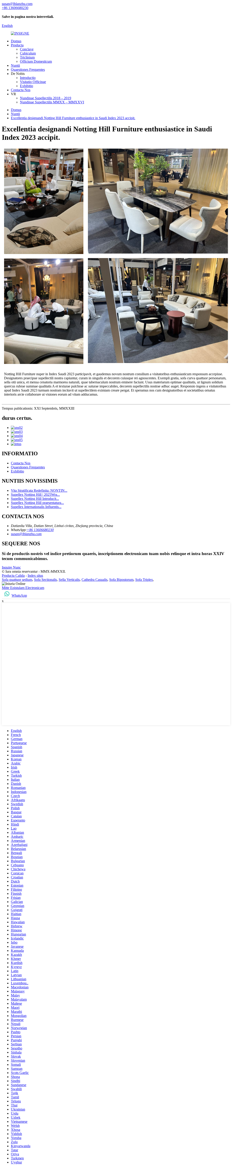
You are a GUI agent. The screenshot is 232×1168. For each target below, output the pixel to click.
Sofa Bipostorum (121, 580)
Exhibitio (26, 86)
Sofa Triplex (144, 580)
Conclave (27, 49)
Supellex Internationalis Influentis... (36, 507)
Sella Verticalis (69, 580)
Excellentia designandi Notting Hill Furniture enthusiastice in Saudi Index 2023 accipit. (73, 118)
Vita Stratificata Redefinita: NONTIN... (39, 490)
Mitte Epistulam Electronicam (23, 588)
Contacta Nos (20, 90)
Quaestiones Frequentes (28, 69)
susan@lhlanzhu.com (26, 534)
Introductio (28, 78)
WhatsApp (19, 595)
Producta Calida (13, 575)
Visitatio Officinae (33, 82)
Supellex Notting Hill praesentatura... (37, 503)
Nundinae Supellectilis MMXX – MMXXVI (52, 102)
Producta (17, 45)
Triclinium (27, 57)
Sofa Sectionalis (45, 580)
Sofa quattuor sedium (17, 580)
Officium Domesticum (36, 61)
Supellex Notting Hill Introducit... (35, 499)
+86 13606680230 (40, 530)
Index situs (35, 575)
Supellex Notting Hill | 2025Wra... (35, 494)
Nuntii (15, 65)
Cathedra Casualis (94, 580)
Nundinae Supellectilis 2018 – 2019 (45, 98)
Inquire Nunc (11, 567)
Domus (16, 41)
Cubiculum (28, 53)
